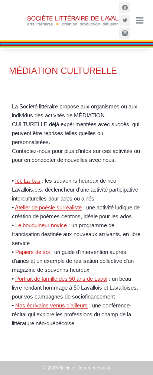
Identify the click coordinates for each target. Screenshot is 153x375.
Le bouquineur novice (41, 225)
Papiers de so (32, 252)
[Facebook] (124, 7)
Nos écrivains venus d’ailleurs (51, 305)
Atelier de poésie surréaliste (48, 207)
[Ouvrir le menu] (139, 20)
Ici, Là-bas (27, 180)
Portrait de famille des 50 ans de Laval (61, 278)
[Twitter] (124, 20)
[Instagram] (124, 33)
